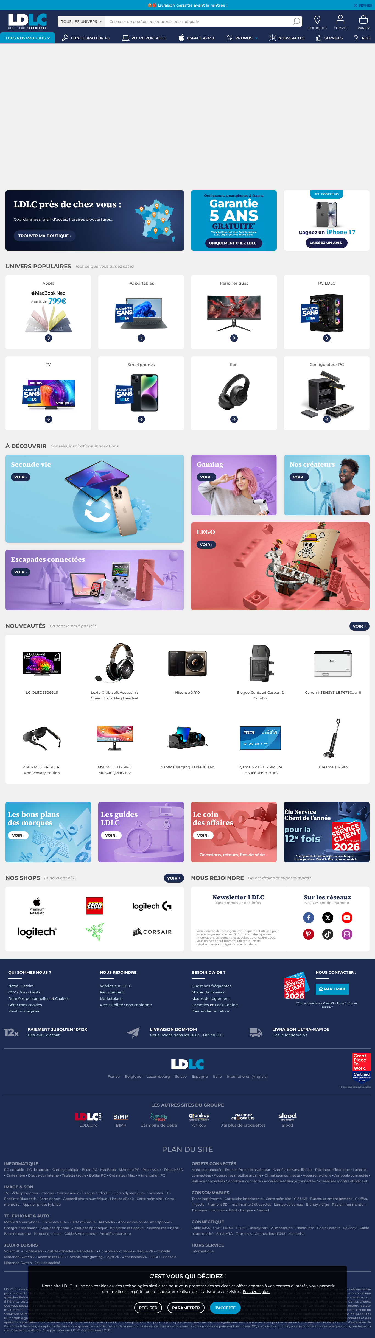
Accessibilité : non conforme (126, 1005)
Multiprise (296, 1233)
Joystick (112, 1257)
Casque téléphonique (89, 1228)
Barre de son (49, 1199)
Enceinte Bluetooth (20, 1199)
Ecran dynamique (129, 1193)
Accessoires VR (134, 1257)
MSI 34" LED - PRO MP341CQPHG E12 (114, 770)
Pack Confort (226, 1005)
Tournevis (244, 1233)
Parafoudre (305, 1228)
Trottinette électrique (332, 1170)
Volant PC (12, 1251)
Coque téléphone (54, 1228)
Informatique (203, 1251)
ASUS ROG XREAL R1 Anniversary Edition (42, 770)
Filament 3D (217, 1204)
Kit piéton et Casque (127, 1228)
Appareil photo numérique (85, 1199)
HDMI (228, 1228)
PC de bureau (38, 1170)
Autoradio (107, 1222)
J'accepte (225, 1307)
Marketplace (111, 998)
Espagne (200, 1076)
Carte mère (15, 1175)
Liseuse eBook (122, 1199)
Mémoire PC (129, 1170)
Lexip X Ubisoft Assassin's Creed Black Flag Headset (115, 695)
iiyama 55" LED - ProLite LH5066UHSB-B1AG (260, 770)
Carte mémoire (149, 1199)
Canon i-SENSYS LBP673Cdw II (333, 692)
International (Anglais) (247, 1076)
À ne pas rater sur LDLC (61, 1330)
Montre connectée (207, 1170)
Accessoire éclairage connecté (289, 1181)
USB (216, 1228)
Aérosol (262, 1210)
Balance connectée (207, 1181)
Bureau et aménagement (331, 1199)
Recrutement (112, 992)
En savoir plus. (256, 1291)
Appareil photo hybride (42, 1204)
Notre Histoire (21, 986)
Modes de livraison (209, 992)
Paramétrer (186, 1307)
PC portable (14, 1170)
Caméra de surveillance (292, 1170)
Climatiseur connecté (282, 1175)
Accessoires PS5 (51, 1257)
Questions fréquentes (211, 986)
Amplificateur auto (115, 1233)
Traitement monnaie (208, 1210)
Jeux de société (47, 1263)
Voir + (359, 626)
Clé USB (300, 1199)
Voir (20, 477)
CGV (12, 992)
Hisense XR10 (187, 692)
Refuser (148, 1307)
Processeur (151, 1170)
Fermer (365, 5)
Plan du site (187, 1149)
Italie (217, 1076)
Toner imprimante (207, 1199)
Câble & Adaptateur (81, 1233)
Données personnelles (28, 998)
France (114, 1076)
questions (342, 1326)
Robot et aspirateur (254, 1170)
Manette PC (86, 1251)
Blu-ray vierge (317, 1204)
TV (6, 1193)
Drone (230, 1170)
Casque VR (144, 1251)
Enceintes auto (55, 1222)
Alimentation (282, 1228)
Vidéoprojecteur (25, 1193)
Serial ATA (224, 1233)
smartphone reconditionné (25, 1314)
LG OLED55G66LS (42, 692)
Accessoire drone (317, 1175)
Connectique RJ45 (270, 1233)
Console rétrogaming (85, 1257)
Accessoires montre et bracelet (342, 1181)
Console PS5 (34, 1251)
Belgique (133, 1076)
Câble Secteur (328, 1228)
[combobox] (81, 21)
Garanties (200, 1005)
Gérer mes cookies (25, 1005)
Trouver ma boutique (44, 235)
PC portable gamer (19, 1318)
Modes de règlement (211, 998)
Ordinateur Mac (122, 1175)
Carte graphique (65, 1170)
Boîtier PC (97, 1175)
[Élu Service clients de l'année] (296, 997)
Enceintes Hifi (158, 1193)
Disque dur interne (43, 1175)
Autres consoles (60, 1251)
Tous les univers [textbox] (79, 21)
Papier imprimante (347, 1204)
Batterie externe (17, 1233)
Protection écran (47, 1233)
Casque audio (68, 1193)
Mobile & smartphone (22, 1222)
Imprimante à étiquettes (251, 1204)
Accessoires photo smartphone (144, 1222)
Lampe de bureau (288, 1204)
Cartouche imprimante (244, 1199)
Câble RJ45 (201, 1228)
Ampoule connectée (351, 1175)
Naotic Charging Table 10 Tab (187, 767)
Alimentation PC (151, 1175)
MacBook (108, 1170)
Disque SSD (173, 1170)
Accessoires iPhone (163, 1228)
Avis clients (29, 992)
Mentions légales (24, 1011)
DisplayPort (258, 1228)
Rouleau (350, 1228)
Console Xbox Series (115, 1251)
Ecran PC (89, 1170)
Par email (335, 989)
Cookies (62, 998)
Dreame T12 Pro (333, 767)
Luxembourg (158, 1076)
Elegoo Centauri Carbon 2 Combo (260, 695)
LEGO (155, 1257)
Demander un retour (211, 1011)
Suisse (181, 1076)
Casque (47, 1193)
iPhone (360, 1310)
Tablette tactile (74, 1175)
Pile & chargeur (240, 1210)
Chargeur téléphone (20, 1228)
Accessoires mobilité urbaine (237, 1175)
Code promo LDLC (95, 1330)
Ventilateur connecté (243, 1181)
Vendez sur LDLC (115, 986)
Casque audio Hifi (96, 1193)
